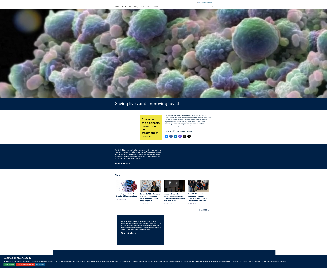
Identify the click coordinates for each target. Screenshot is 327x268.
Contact (155, 6)
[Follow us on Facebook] (171, 136)
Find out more (40, 264)
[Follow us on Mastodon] (180, 136)
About (124, 6)
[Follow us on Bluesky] (166, 136)
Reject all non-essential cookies (25, 264)
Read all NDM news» (205, 210)
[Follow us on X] (189, 136)
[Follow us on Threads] (184, 136)
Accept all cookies (9, 264)
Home (117, 6)
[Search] (212, 7)
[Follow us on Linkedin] (175, 136)
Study (136, 6)
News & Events (145, 6)
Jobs (130, 6)
